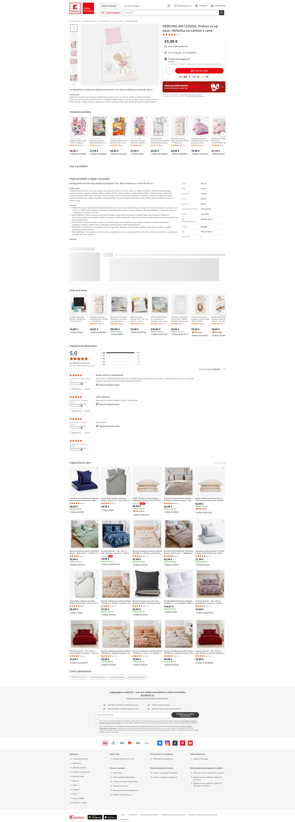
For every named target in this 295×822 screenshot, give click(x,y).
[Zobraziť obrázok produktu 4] (73, 53)
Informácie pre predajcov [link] (163, 759)
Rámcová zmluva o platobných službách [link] (208, 773)
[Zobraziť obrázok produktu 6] (73, 69)
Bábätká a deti (78, 776)
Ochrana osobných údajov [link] (149, 815)
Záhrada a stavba (79, 767)
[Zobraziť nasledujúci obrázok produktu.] (74, 84)
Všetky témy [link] (117, 773)
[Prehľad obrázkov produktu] (74, 55)
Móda (75, 785)
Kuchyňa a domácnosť (81, 772)
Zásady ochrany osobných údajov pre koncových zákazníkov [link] (207, 784)
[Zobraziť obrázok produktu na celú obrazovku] (120, 55)
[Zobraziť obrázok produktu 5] (73, 61)
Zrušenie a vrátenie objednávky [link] (125, 781)
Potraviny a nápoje (80, 803)
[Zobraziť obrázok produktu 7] (73, 78)
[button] (121, 353)
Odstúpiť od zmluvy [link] (120, 786)
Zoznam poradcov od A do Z (123, 759)
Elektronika (77, 763)
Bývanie (76, 781)
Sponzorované (74, 138)
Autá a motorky (78, 798)
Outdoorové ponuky (80, 759)
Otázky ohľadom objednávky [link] (123, 777)
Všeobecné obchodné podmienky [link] (173, 815)
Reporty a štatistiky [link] (200, 759)
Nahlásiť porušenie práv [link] (122, 795)
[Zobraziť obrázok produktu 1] (73, 28)
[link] (131, 6)
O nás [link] (123, 815)
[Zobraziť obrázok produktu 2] (73, 36)
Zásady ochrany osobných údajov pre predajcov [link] (207, 778)
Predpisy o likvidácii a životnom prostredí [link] (203, 815)
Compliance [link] (132, 815)
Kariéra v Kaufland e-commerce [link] (165, 777)
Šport (75, 794)
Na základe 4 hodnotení (80, 363)
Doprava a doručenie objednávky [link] (125, 790)
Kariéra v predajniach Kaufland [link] (165, 773)
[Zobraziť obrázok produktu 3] (73, 44)
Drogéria (76, 789)
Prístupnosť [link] (125, 819)
